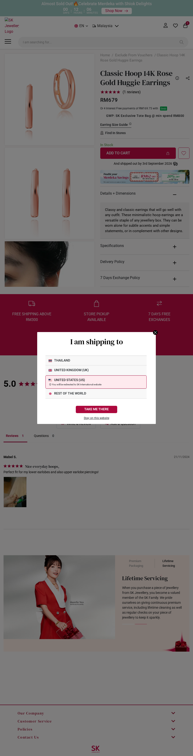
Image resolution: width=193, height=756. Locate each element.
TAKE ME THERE (96, 409)
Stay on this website (96, 418)
